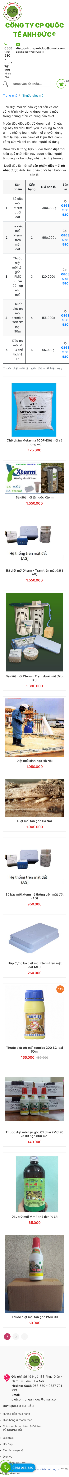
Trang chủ (10, 95)
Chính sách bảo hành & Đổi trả (22, 1426)
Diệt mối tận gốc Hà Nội (34, 821)
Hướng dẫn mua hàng (16, 1413)
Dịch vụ (7, 1456)
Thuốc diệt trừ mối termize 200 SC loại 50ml (34, 1049)
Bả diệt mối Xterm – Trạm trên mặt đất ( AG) (34, 572)
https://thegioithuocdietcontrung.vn (38, 1469)
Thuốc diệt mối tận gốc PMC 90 (34, 1317)
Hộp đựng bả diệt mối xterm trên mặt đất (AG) (35, 965)
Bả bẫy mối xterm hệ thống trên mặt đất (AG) (34, 896)
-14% (60, 989)
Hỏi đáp (8, 1444)
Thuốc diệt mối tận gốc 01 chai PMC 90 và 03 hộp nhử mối (34, 1134)
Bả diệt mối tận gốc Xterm (34, 497)
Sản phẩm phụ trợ (14, 1462)
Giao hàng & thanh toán (17, 1420)
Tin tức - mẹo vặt (14, 1450)
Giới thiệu (8, 1437)
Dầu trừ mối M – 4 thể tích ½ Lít (35, 1217)
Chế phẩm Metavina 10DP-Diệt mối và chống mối (34, 442)
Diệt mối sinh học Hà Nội (34, 761)
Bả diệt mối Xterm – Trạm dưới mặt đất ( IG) (34, 678)
